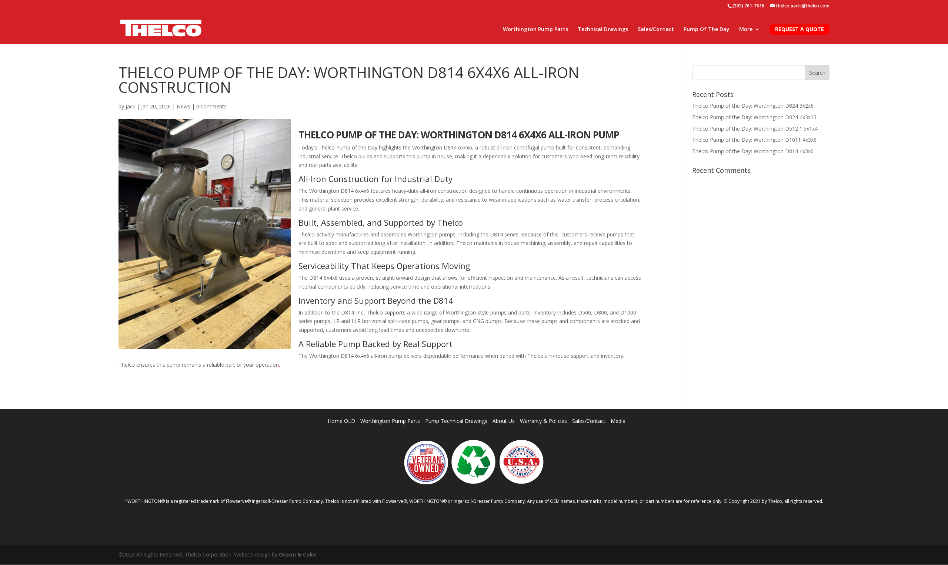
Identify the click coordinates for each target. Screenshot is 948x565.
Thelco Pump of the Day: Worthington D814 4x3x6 (753, 151)
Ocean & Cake (297, 554)
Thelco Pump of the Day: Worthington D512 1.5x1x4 (755, 128)
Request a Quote (799, 29)
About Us (504, 420)
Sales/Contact (656, 30)
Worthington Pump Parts (535, 30)
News (183, 106)
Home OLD (341, 420)
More (745, 30)
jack (130, 106)
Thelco (450, 222)
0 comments (211, 106)
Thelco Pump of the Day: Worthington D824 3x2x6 (753, 105)
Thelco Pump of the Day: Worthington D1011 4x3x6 (754, 139)
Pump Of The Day (707, 30)
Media (618, 420)
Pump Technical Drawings (456, 420)
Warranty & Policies (543, 420)
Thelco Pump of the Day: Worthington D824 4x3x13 (754, 117)
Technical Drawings (603, 30)
